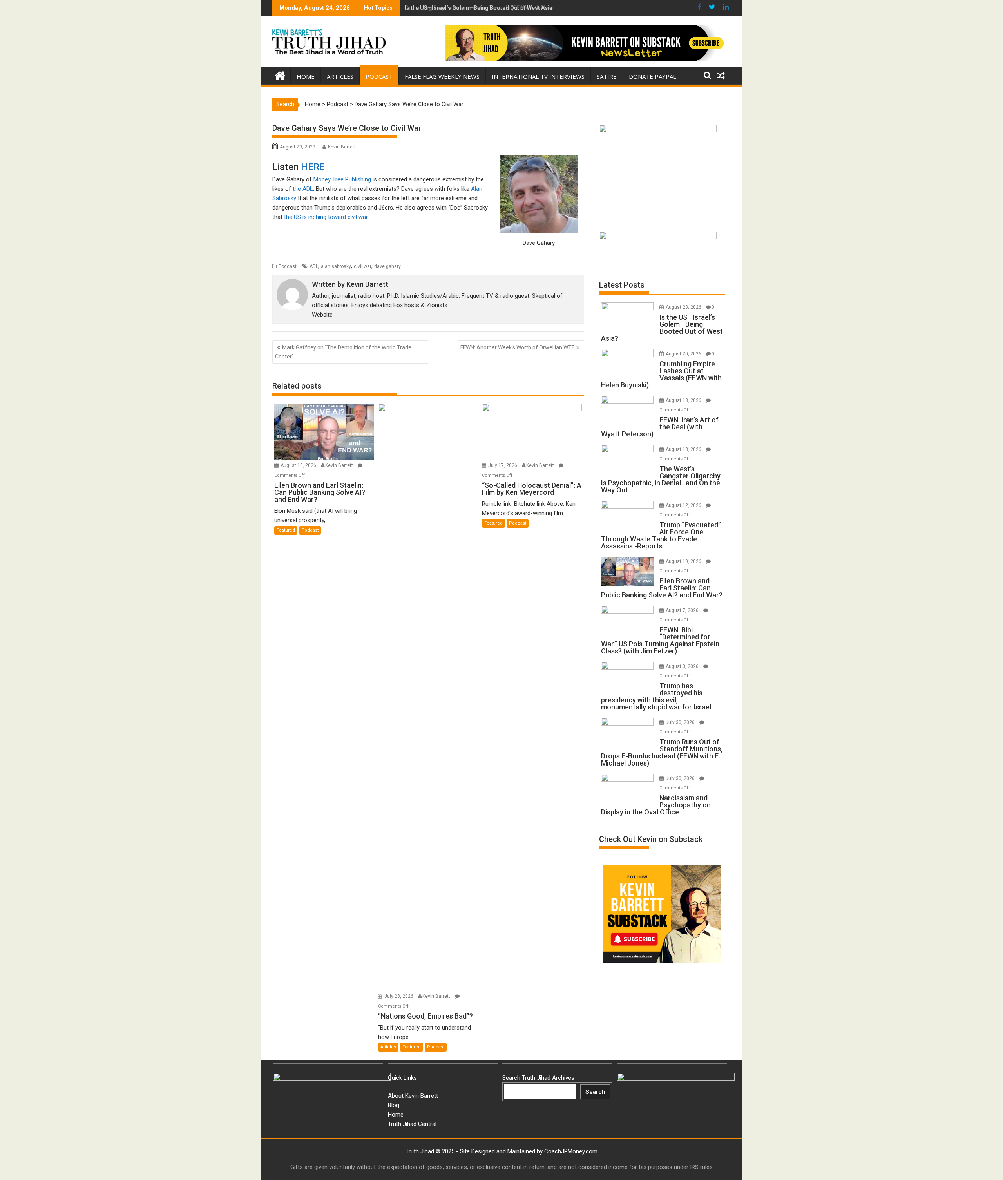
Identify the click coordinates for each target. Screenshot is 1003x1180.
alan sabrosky (336, 266)
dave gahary (387, 266)
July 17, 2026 (503, 465)
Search (595, 1091)
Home (306, 76)
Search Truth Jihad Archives (538, 1077)
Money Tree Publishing (342, 179)
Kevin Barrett (342, 147)
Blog (393, 1105)
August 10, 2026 (299, 465)
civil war (362, 266)
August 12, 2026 (684, 505)
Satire (607, 76)
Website (322, 314)
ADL (314, 266)
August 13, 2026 (684, 400)
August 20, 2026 (684, 354)
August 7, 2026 (683, 610)
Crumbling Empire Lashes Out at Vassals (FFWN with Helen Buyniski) (493, 8)
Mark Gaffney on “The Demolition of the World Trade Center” (343, 351)
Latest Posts (622, 285)
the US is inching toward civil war (326, 217)
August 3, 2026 (683, 666)
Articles (340, 76)
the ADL (303, 188)
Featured (286, 530)
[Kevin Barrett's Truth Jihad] (280, 75)
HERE (313, 166)
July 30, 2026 (681, 722)
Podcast (379, 76)
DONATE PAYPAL (652, 76)
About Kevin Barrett (413, 1095)
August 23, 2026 (684, 307)
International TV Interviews (538, 76)
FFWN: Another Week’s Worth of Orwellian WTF (517, 347)
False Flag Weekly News (442, 76)
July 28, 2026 (399, 996)
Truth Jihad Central (412, 1124)
